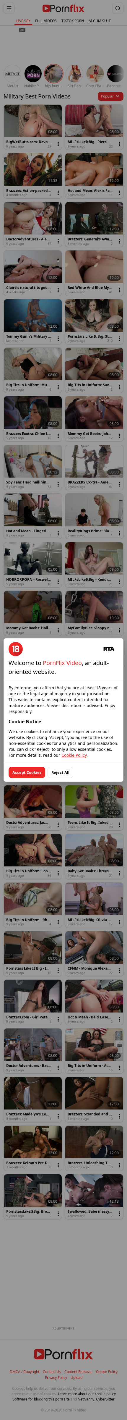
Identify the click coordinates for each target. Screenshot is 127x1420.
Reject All (60, 772)
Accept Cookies (26, 772)
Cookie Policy (74, 755)
